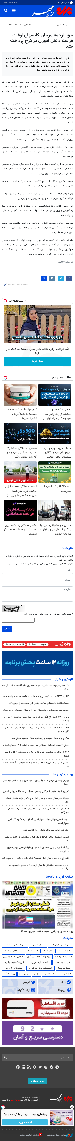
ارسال (7, 629)
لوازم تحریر (38, 945)
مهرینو (37, 974)
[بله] (51, 1067)
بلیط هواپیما (64, 968)
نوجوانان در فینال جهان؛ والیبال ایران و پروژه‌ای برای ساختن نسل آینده (37, 800)
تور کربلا (48, 951)
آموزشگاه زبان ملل (14, 968)
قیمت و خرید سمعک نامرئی (57, 974)
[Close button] (72, 1107)
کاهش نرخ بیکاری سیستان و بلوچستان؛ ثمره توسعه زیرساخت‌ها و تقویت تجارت (37, 729)
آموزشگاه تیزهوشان (14, 962)
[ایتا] (17, 1067)
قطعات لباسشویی (39, 962)
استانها (68, 24)
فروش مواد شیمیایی (13, 957)
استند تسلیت (31, 951)
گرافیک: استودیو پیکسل (29, 1135)
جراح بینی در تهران (60, 945)
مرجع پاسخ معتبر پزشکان (39, 957)
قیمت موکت (64, 951)
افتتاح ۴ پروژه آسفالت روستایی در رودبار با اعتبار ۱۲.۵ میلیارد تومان (36, 745)
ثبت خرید (37, 361)
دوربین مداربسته (63, 957)
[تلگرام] (57, 1067)
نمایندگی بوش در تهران (40, 968)
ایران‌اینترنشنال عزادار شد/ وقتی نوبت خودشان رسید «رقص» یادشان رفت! (36, 782)
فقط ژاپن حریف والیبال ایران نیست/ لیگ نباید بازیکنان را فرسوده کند (35, 858)
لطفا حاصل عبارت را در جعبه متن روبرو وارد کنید (48, 614)
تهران (59, 24)
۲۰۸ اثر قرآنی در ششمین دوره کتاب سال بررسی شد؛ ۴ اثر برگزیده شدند (37, 754)
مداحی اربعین (11, 951)
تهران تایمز (24, 974)
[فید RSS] (29, 1067)
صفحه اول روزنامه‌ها (59, 876)
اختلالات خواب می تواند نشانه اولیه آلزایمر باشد (46, 830)
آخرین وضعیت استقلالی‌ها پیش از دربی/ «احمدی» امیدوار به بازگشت (39, 867)
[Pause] (7, 339)
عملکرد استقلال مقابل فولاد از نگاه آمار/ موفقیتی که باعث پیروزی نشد (37, 839)
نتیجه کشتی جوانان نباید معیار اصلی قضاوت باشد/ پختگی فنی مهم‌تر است (38, 821)
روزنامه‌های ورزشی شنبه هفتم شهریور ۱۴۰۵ (47, 931)
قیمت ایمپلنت (63, 962)
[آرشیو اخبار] (23, 1067)
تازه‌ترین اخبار (64, 679)
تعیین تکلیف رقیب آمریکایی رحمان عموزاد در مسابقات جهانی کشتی (36, 791)
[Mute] (13, 339)
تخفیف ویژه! (25, 1122)
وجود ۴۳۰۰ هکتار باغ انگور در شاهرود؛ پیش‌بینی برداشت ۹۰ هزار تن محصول (36, 719)
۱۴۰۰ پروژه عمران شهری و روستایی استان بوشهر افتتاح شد (40, 738)
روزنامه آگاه (9, 974)
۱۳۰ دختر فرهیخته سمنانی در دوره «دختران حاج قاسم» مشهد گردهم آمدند (35, 687)
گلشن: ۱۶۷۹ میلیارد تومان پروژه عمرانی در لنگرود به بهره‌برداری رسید (35, 696)
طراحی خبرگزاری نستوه (56, 1135)
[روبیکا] (34, 1067)
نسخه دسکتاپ (38, 1081)
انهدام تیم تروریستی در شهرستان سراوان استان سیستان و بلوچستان (35, 710)
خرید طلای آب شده (15, 945)
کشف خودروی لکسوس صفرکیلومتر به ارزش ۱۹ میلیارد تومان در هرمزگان (38, 810)
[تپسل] (5, 301)
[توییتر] (40, 1067)
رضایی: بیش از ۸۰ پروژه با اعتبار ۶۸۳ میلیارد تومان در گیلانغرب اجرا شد (36, 764)
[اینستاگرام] (45, 1067)
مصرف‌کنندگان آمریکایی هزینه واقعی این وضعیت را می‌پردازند (39, 703)
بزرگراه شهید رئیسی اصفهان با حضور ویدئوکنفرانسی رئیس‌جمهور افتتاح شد (38, 849)
